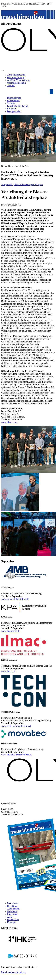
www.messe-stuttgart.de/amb (14, 599)
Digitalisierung (14, 98)
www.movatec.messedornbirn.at (16, 754)
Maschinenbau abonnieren (13, 972)
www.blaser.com (9, 422)
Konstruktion (13, 100)
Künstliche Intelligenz (17, 106)
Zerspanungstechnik (16, 74)
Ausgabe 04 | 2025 (10, 184)
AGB (9, 916)
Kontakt (11, 922)
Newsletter (12, 911)
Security (11, 103)
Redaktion (12, 906)
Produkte (11, 108)
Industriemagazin (28, 184)
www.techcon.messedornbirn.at (16, 726)
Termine (11, 85)
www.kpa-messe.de (10, 631)
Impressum (12, 914)
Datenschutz (13, 919)
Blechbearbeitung (15, 77)
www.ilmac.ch (8, 671)
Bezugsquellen (14, 111)
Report (39, 184)
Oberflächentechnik (16, 83)
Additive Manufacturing (18, 80)
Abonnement (13, 908)
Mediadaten (12, 903)
